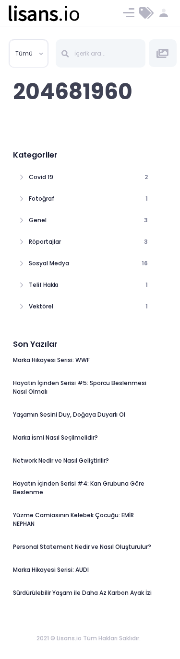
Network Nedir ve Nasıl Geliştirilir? (61, 460)
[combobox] (28, 54)
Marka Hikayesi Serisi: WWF (51, 360)
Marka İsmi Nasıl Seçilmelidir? (55, 437)
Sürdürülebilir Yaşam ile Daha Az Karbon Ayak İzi (82, 593)
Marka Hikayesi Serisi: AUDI (51, 570)
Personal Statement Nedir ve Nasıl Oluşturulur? (82, 547)
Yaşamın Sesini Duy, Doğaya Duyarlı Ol (69, 414)
